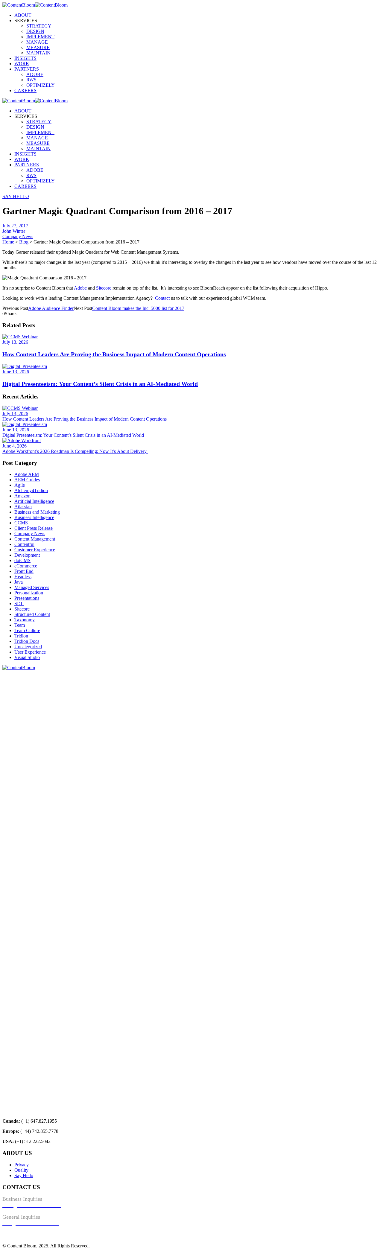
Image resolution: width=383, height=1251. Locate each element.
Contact (162, 298)
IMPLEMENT (40, 36)
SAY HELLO (15, 196)
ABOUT (22, 15)
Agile (19, 485)
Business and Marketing (37, 512)
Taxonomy (24, 619)
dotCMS (22, 560)
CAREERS (25, 90)
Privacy (21, 1164)
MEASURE (38, 47)
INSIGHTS (25, 58)
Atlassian (23, 506)
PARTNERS (26, 68)
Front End (24, 571)
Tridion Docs (26, 641)
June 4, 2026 (14, 445)
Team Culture (27, 630)
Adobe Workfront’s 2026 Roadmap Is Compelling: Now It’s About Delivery (75, 451)
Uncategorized (28, 646)
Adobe (80, 287)
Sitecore (103, 287)
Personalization (28, 592)
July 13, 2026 (15, 342)
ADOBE (34, 74)
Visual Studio (27, 657)
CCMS (21, 522)
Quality (21, 1170)
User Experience (30, 652)
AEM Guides (27, 479)
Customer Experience (34, 549)
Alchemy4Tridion (31, 490)
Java (18, 582)
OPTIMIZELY (40, 85)
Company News (17, 236)
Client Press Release (33, 528)
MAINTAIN (38, 52)
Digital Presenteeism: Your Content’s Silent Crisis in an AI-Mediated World (100, 384)
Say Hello (23, 1175)
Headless (22, 576)
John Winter (13, 231)
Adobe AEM (26, 474)
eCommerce (25, 565)
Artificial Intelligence (34, 501)
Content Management (34, 538)
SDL (19, 603)
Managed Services (31, 587)
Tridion (21, 635)
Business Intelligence (34, 517)
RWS (31, 79)
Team (19, 625)
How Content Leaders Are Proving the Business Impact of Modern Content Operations (114, 354)
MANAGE (37, 42)
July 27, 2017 (15, 225)
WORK (21, 63)
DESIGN (35, 31)
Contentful (24, 544)
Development (27, 555)
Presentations (26, 598)
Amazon (22, 495)
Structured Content (32, 614)
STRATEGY (38, 25)
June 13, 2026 (15, 371)
